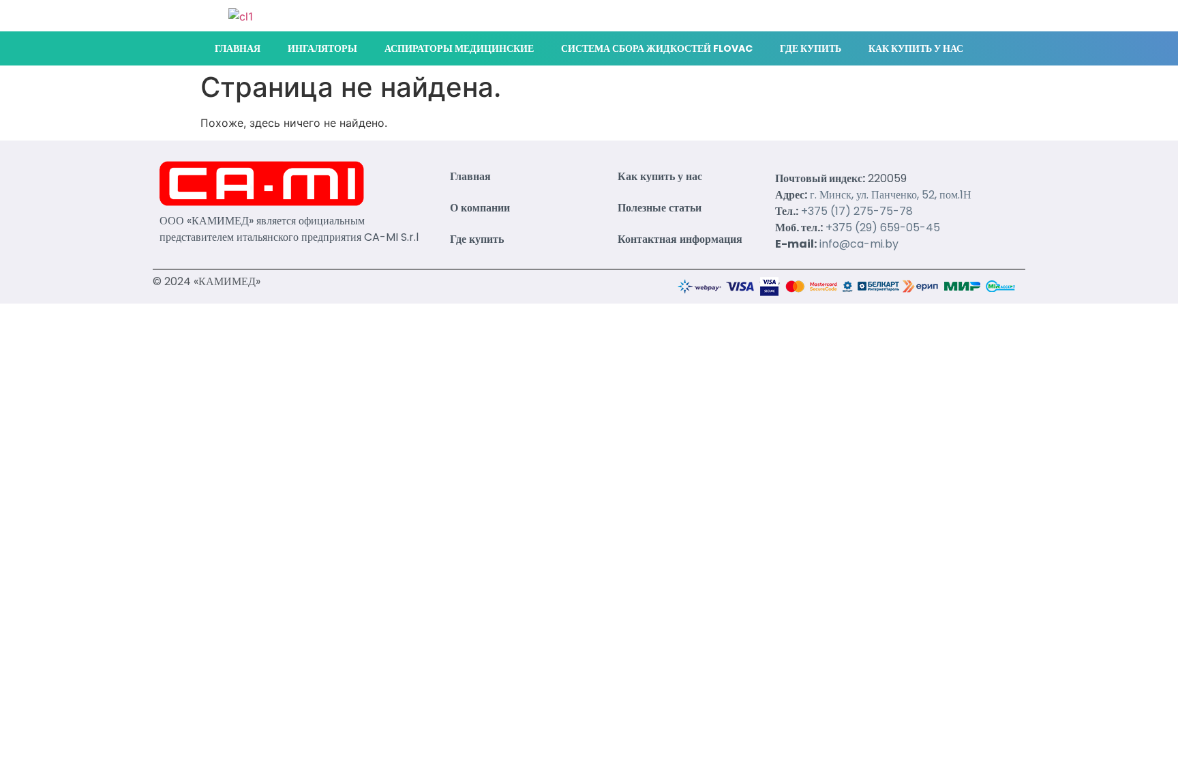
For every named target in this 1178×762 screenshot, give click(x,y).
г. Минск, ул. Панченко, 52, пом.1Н (890, 195)
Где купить (810, 48)
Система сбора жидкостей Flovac (657, 48)
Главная (237, 48)
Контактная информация (680, 239)
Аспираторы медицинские (459, 48)
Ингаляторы (322, 48)
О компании (480, 208)
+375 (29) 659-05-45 (883, 227)
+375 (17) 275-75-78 (857, 211)
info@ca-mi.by (858, 244)
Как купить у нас (916, 48)
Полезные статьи (659, 208)
